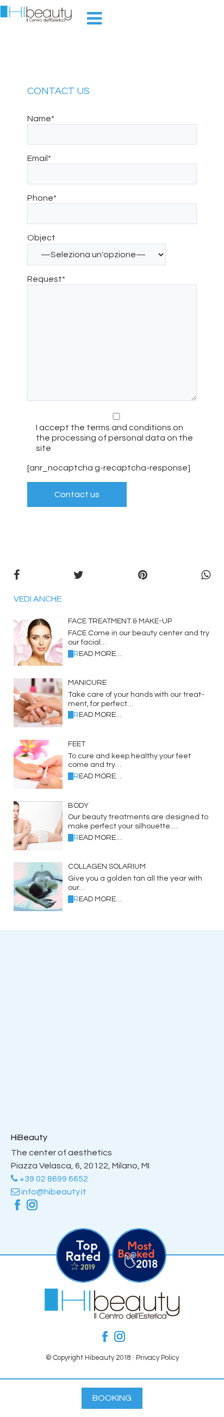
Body (78, 805)
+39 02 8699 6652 (53, 1178)
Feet (76, 744)
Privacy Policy (157, 1358)
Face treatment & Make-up (120, 621)
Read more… (97, 654)
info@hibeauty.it (53, 1191)
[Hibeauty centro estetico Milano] (36, 13)
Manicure (87, 682)
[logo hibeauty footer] (112, 1316)
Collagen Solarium (107, 866)
